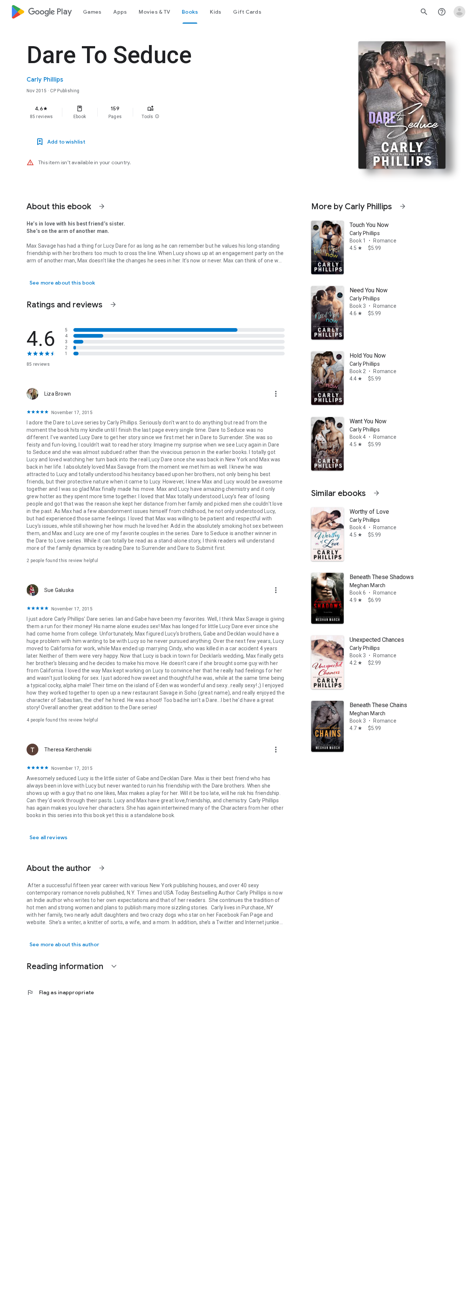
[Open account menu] (459, 12)
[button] (157, 116)
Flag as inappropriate (60, 992)
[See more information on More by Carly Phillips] (403, 206)
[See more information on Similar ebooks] (376, 493)
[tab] (92, 12)
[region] (174, 112)
